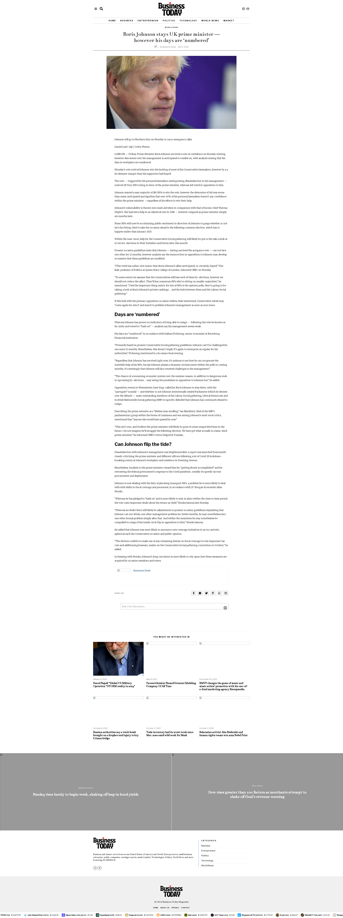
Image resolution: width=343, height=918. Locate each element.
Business (126, 20)
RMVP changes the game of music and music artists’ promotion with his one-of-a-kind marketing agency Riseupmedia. (223, 686)
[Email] (248, 8)
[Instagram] (243, 8)
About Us (164, 908)
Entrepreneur (148, 20)
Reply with (223, 608)
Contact (185, 908)
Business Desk (169, 47)
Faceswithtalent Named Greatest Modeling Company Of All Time (171, 685)
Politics (169, 20)
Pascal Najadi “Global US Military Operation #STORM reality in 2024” (114, 685)
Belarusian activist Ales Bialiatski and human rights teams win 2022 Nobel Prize (223, 734)
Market (228, 20)
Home (112, 20)
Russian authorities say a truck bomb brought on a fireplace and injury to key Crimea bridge (116, 735)
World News (210, 20)
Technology (188, 20)
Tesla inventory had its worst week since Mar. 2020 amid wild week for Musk (169, 734)
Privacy (175, 908)
